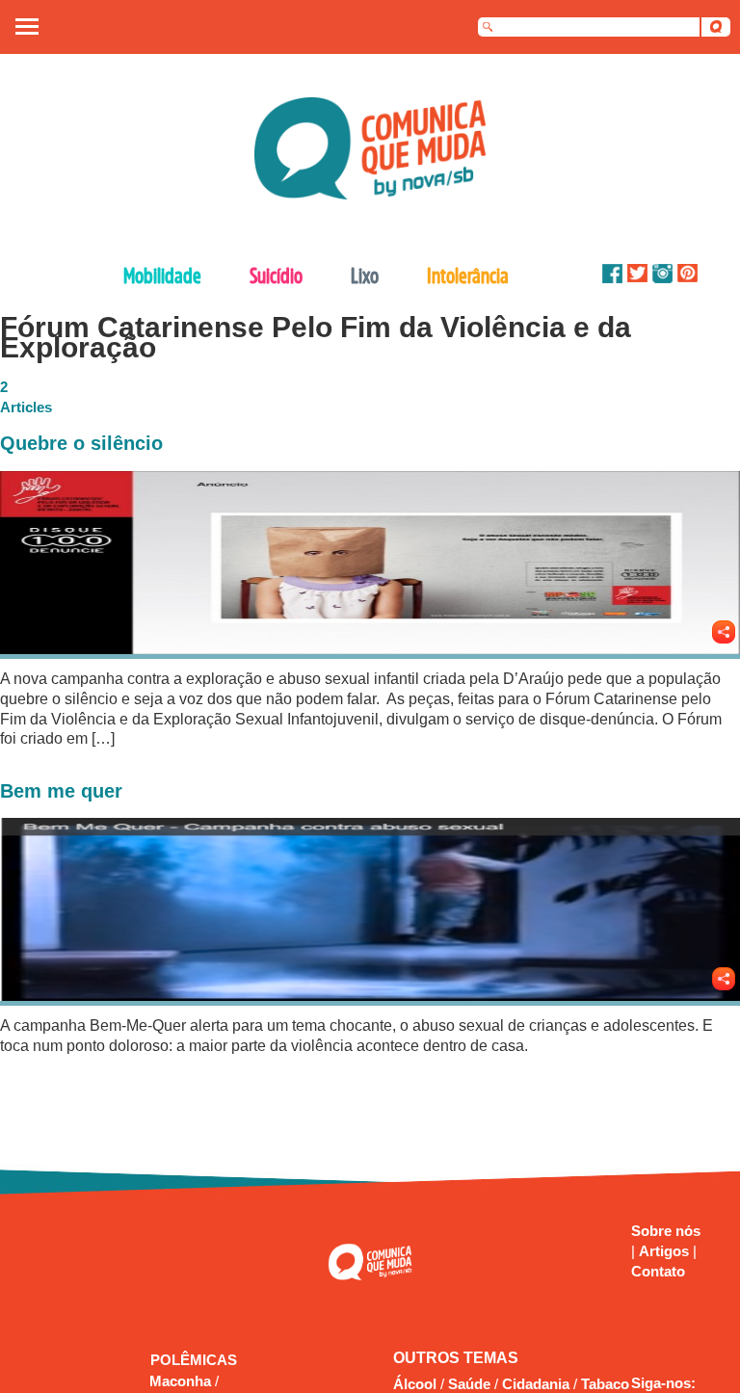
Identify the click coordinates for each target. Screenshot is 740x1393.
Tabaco (605, 1384)
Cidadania (535, 1384)
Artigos (666, 1251)
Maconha (182, 1381)
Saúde (469, 1384)
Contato (658, 1271)
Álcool (414, 1384)
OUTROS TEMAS (455, 1358)
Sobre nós (665, 1230)
